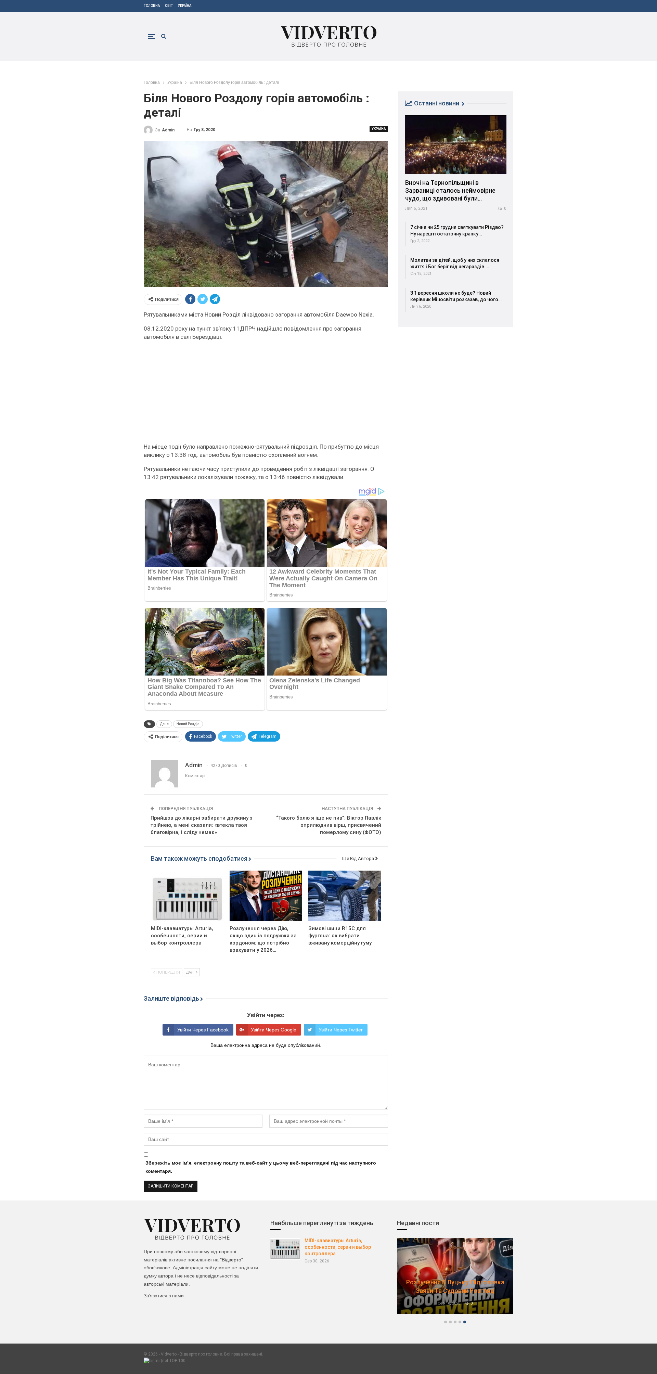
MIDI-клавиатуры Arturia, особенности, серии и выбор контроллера (338, 1247)
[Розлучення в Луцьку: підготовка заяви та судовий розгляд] (455, 1276)
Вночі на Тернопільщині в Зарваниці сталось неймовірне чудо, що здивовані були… (450, 190)
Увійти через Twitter (341, 1029)
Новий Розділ (188, 724)
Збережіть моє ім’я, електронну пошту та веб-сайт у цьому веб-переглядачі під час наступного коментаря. (260, 1167)
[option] (455, 1279)
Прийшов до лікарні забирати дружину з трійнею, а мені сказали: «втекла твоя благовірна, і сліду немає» (202, 825)
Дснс (164, 724)
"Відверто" (231, 1259)
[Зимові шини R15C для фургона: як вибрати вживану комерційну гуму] (344, 896)
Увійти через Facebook (203, 1029)
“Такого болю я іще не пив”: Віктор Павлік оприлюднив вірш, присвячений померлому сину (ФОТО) (328, 825)
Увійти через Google (273, 1029)
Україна (184, 6)
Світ (169, 6)
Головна (152, 6)
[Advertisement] (266, 394)
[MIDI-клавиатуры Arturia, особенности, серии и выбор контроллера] (187, 896)
